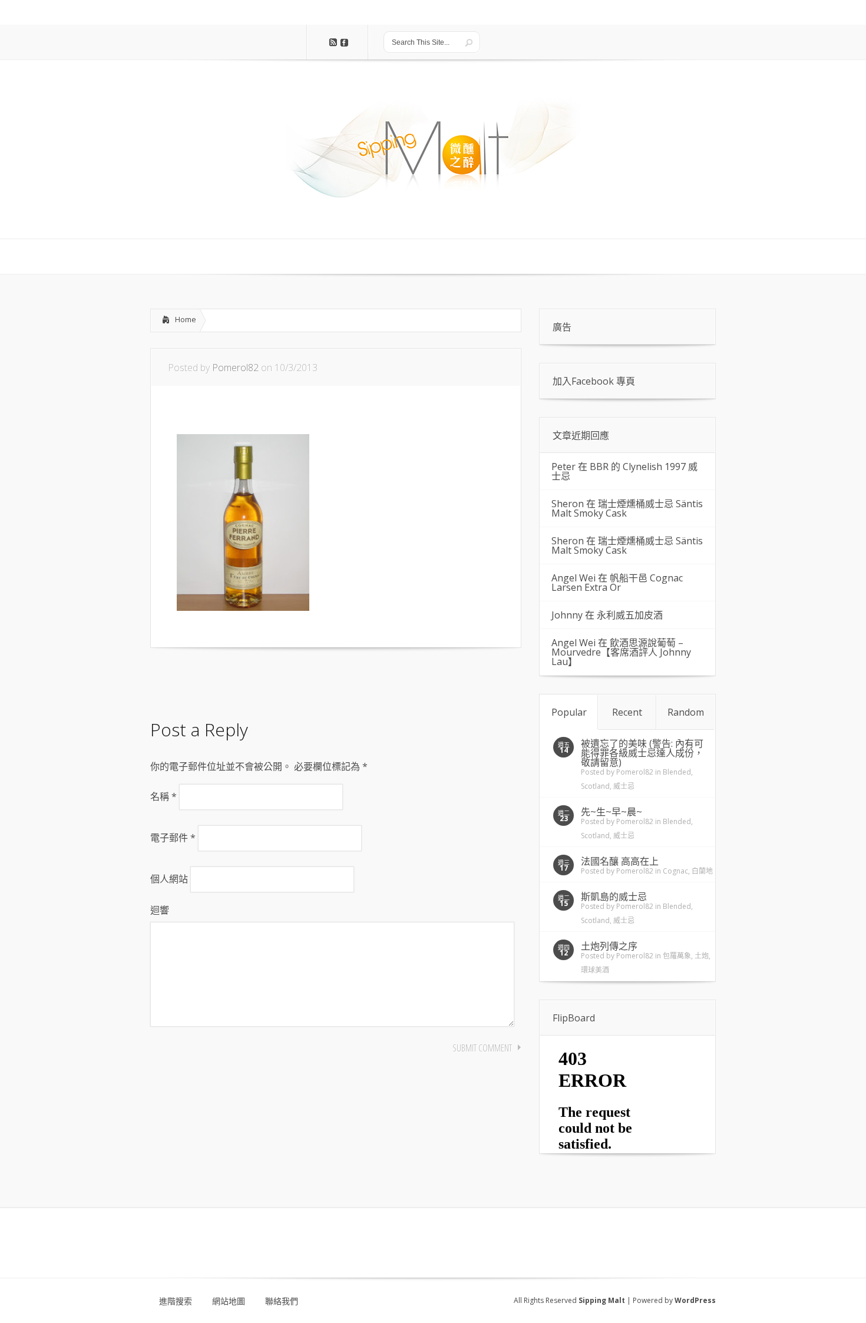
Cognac (675, 871)
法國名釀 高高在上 (620, 861)
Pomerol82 (235, 367)
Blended (677, 772)
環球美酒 (595, 970)
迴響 (159, 910)
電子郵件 (173, 837)
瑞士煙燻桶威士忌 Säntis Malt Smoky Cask (627, 508)
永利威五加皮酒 (630, 614)
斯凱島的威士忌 (614, 896)
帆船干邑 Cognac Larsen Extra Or (617, 582)
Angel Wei (573, 577)
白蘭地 (702, 871)
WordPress (695, 1300)
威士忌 (623, 786)
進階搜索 (175, 1301)
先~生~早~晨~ (611, 811)
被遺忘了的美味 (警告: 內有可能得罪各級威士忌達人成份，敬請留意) (642, 753)
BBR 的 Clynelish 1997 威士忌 (624, 471)
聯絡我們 (281, 1301)
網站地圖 (228, 1301)
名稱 (163, 796)
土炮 (702, 956)
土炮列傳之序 (609, 946)
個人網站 (169, 878)
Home (185, 319)
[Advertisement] (244, 680)
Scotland (595, 786)
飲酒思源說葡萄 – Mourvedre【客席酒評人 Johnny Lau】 (621, 652)
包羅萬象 (677, 956)
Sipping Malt (602, 1300)
